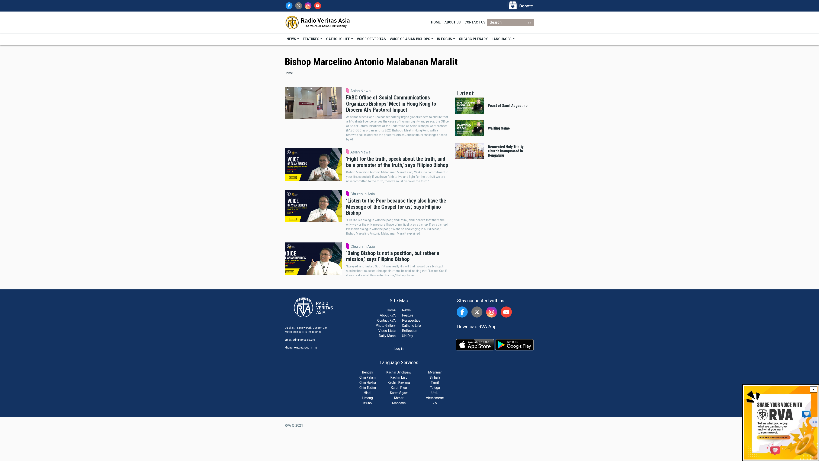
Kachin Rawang (399, 383)
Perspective (411, 320)
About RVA (388, 315)
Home (436, 22)
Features (311, 39)
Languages (502, 39)
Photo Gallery (386, 326)
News (292, 39)
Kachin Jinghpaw (398, 372)
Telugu (435, 388)
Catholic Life (338, 39)
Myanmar (435, 372)
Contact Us (475, 22)
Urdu (434, 393)
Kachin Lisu (398, 377)
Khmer (399, 398)
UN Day (407, 336)
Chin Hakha (367, 383)
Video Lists (387, 331)
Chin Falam (367, 377)
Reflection (409, 331)
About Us (452, 22)
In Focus (445, 39)
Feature (407, 315)
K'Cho (367, 403)
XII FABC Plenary (473, 39)
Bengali (367, 372)
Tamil (435, 383)
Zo (435, 403)
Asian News (360, 91)
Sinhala (435, 377)
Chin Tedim (367, 388)
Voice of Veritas (371, 39)
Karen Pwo (399, 388)
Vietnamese (435, 398)
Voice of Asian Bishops (410, 39)
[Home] (318, 22)
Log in (399, 349)
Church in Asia (362, 194)
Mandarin (399, 403)
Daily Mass (387, 336)
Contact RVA (386, 320)
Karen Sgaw (399, 393)
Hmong (367, 398)
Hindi (367, 393)
